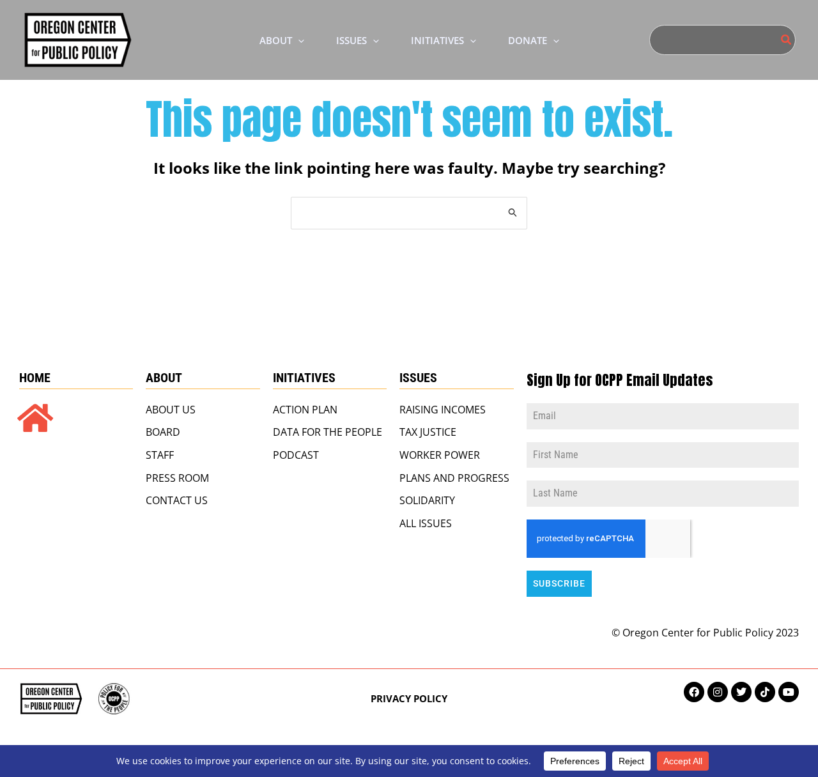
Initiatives (304, 377)
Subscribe (559, 583)
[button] (298, 40)
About (164, 377)
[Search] (786, 40)
